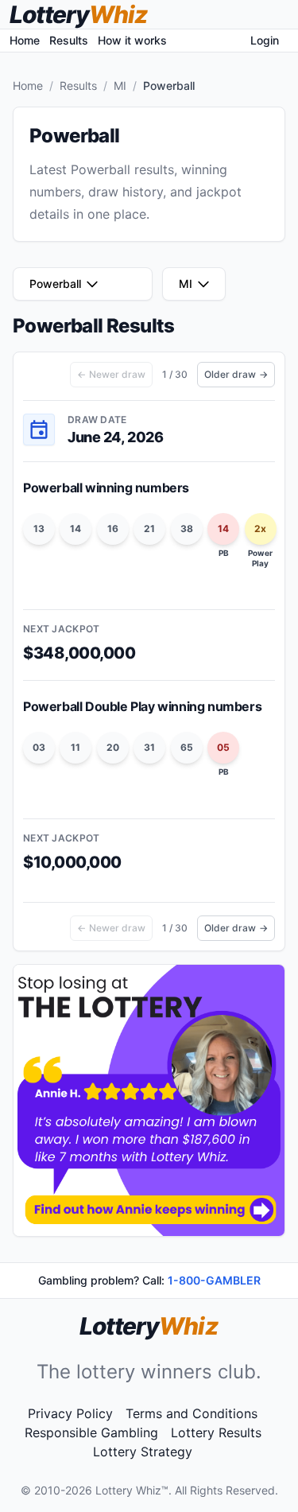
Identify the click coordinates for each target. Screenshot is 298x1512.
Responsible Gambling (91, 1432)
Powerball (55, 283)
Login (264, 40)
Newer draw (111, 374)
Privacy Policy (70, 1413)
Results (68, 40)
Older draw (236, 374)
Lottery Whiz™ (131, 1490)
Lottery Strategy (142, 1452)
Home (25, 40)
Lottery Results (216, 1432)
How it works (132, 40)
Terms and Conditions (191, 1413)
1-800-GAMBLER (214, 1280)
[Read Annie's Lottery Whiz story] (149, 1100)
